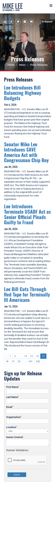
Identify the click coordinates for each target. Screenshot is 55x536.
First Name (12, 386)
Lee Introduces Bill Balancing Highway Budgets (22, 93)
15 (31, 356)
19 (13, 361)
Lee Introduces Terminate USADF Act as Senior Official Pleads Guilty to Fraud (27, 214)
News (22, 64)
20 (19, 361)
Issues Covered (14, 437)
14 (25, 356)
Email (9, 406)
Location (11, 427)
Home (11, 64)
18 (7, 361)
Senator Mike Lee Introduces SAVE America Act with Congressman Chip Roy (26, 152)
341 (31, 361)
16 (37, 356)
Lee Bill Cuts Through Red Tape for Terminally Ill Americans (27, 294)
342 (38, 361)
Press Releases (27, 59)
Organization (13, 416)
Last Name (12, 396)
